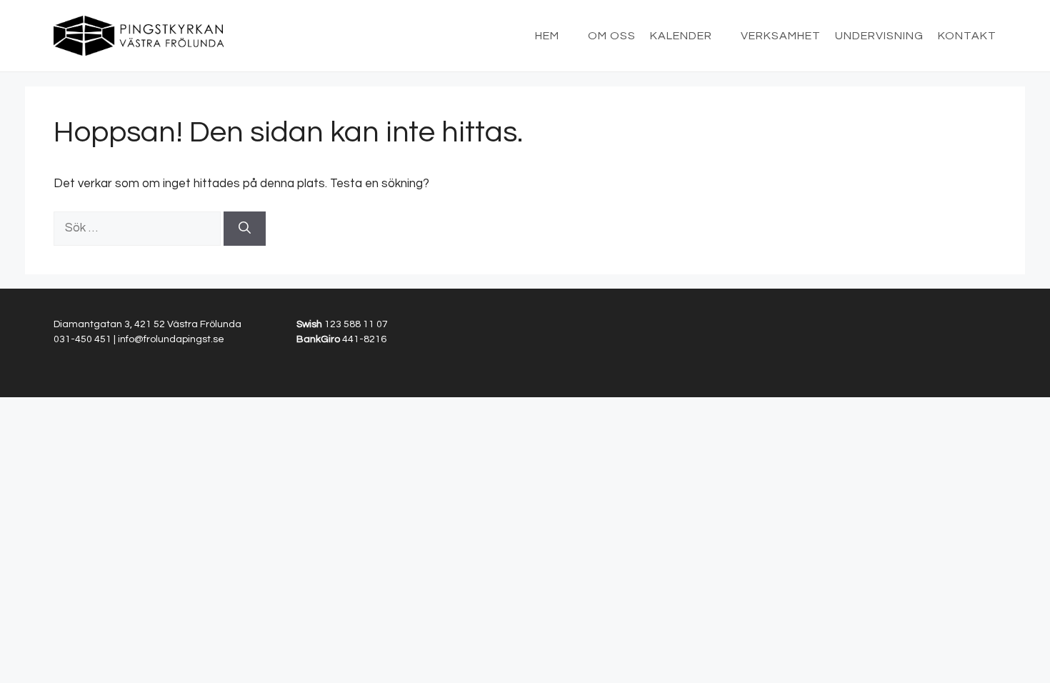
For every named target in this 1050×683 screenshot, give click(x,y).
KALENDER (681, 35)
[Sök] (245, 228)
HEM (547, 35)
